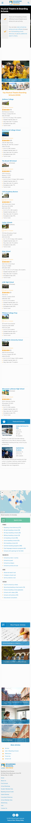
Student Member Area (7, 789)
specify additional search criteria (18, 35)
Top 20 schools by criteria (11, 585)
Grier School (6, 251)
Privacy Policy (20, 820)
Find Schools (4, 783)
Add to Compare (8, 107)
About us (3, 781)
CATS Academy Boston (10, 192)
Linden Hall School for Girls (22, 427)
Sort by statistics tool (10, 578)
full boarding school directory (16, 32)
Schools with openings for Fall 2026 (13, 551)
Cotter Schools (7, 222)
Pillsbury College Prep (9, 313)
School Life (8, 759)
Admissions (8, 754)
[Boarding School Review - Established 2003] (15, 3)
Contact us (4, 808)
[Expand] (2, 498)
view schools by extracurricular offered (17, 28)
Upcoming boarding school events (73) (14, 587)
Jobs (2, 806)
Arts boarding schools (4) (11, 543)
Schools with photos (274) (11, 595)
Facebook (17, 815)
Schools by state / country (11, 558)
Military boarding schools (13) (12, 535)
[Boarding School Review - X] (13, 815)
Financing (7, 756)
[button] (16, 503)
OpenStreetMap (28, 512)
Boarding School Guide (7, 792)
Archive (7, 748)
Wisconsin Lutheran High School (13, 389)
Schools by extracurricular (11, 566)
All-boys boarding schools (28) (12, 533)
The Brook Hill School (9, 161)
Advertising (4, 803)
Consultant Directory (6, 797)
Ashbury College (8, 99)
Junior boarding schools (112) (11, 541)
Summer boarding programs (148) (13, 546)
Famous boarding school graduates (13, 590)
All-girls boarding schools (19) (12, 530)
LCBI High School (8, 282)
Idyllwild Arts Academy (20, 449)
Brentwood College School (11, 130)
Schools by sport (8, 561)
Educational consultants (10, 598)
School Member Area (6, 800)
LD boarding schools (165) (11, 538)
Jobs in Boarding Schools (12, 751)
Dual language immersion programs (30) (15, 548)
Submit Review (5, 795)
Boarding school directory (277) (12, 528)
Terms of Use (11, 820)
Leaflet (21, 512)
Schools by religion (9, 563)
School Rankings (5, 786)
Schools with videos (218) (11, 593)
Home (2, 778)
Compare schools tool (10, 575)
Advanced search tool (10, 573)
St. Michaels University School (13, 80)
